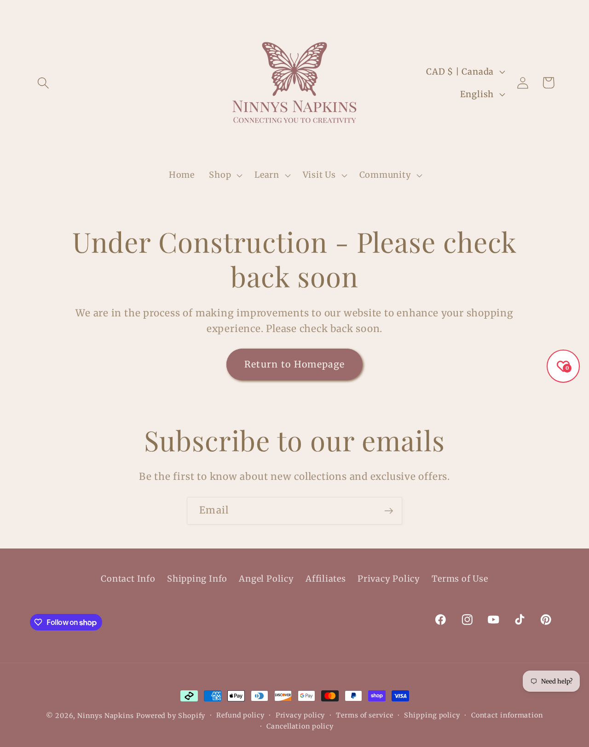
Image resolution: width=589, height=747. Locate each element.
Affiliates (326, 578)
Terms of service (364, 715)
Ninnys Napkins (105, 716)
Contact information (507, 715)
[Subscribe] (388, 511)
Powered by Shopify (170, 716)
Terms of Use (460, 578)
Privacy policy (300, 715)
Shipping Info (197, 578)
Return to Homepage (294, 364)
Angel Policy (266, 578)
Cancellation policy (299, 726)
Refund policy (240, 715)
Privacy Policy (389, 578)
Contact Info (128, 578)
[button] (43, 83)
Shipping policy (432, 715)
